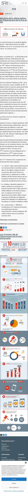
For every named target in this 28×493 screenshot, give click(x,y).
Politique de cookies (8, 491)
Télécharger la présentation (8, 220)
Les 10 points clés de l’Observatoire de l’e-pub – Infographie (11, 236)
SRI (2, 13)
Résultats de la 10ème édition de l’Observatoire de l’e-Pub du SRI (13, 20)
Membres (4, 448)
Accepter (14, 479)
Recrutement (22, 457)
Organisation (5, 446)
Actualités (4, 457)
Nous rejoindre (5, 450)
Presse (20, 459)
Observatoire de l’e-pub (8, 459)
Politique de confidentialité (18, 491)
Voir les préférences (14, 487)
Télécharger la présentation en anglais (12, 224)
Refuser (14, 483)
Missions (3, 444)
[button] (26, 462)
